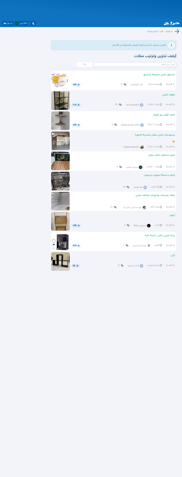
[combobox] (134, 64)
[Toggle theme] (33, 23)
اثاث (161, 31)
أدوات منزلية (152, 31)
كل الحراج (168, 31)
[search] (85, 64)
